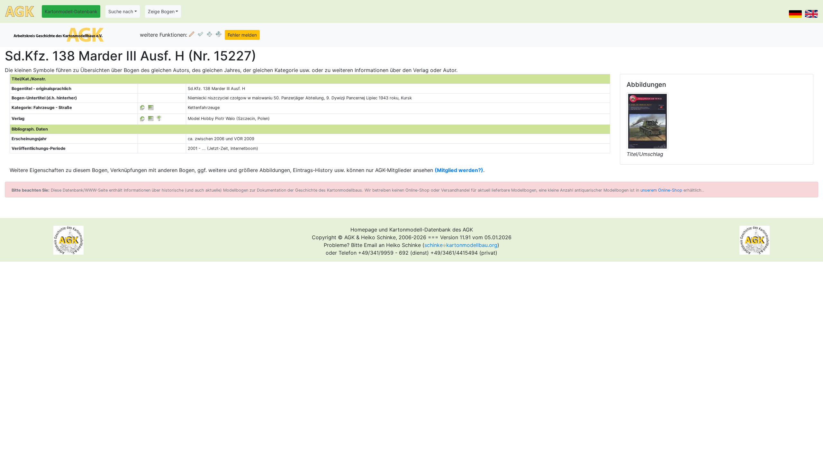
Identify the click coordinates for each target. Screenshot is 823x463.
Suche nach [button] (120, 11)
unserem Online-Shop (661, 190)
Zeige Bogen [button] (161, 11)
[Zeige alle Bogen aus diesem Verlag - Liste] (142, 118)
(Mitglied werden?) (459, 170)
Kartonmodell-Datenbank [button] (71, 11)
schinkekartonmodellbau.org (460, 245)
